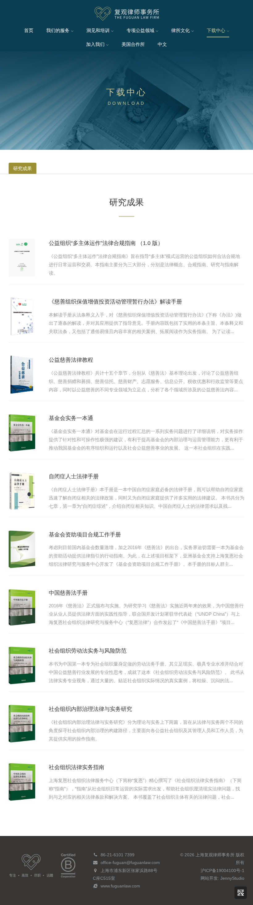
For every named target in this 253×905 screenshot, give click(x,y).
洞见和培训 (98, 30)
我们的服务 (57, 30)
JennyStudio (232, 878)
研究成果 (22, 168)
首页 (28, 30)
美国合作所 (133, 44)
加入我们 (95, 44)
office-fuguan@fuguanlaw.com (130, 862)
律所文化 (180, 30)
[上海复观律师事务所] (126, 14)
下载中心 (216, 30)
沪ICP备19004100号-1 (222, 870)
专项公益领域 (140, 30)
